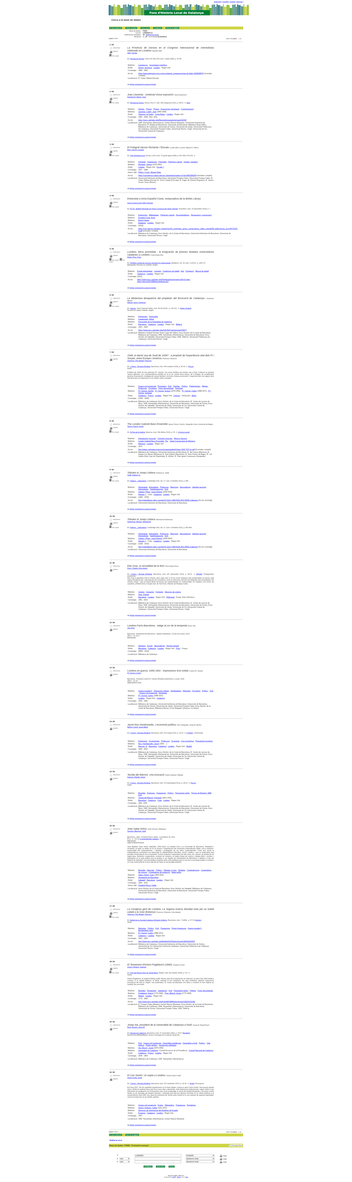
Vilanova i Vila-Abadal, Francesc (139, 361)
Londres (157, 68)
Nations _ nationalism (138, 481)
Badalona (142, 223)
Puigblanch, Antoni (145, 993)
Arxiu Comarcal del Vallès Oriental (140, 203)
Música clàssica (180, 438)
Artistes (141, 109)
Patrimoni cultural (175, 162)
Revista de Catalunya (138, 1033)
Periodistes (191, 1105)
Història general (173, 646)
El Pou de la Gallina (137, 432)
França (150, 396)
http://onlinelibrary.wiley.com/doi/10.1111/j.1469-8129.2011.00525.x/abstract (168, 547)
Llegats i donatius (191, 162)
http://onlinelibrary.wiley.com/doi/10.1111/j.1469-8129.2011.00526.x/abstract (168, 500)
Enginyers (151, 793)
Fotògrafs (142, 162)
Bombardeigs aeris (145, 930)
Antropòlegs (153, 487)
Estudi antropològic (144, 271)
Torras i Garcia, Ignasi (135, 426)
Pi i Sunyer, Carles (189, 391)
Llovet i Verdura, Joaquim (136, 967)
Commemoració (187, 109)
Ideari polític (176, 872)
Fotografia (163, 162)
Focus (191, 367)
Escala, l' (160, 167)
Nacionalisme (185, 487)
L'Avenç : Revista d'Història (140, 367)
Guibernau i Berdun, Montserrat (139, 522)
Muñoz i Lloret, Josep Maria (137, 727)
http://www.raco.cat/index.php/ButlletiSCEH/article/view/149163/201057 (166, 941)
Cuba (160, 800)
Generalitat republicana (172, 1043)
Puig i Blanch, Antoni (173, 993)
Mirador (199, 574)
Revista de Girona (137, 103)
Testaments (151, 991)
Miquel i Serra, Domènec (136, 303)
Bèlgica (179, 324)
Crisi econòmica (187, 741)
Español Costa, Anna (146, 218)
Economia (175, 741)
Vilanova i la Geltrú (145, 114)
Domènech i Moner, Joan (136, 97)
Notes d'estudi (185, 308)
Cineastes (150, 592)
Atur (182, 271)
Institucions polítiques (167, 1045)
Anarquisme (152, 162)
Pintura (156, 109)
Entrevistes (142, 215)
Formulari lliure (237, 1146)
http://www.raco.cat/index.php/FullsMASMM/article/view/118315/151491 (166, 1002)
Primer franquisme (179, 928)
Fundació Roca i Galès (147, 885)
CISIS (174, 1177)
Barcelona (142, 324)
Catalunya (141, 274)
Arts (188, 103)
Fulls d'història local (137, 156)
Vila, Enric (131, 628)
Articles (198, 920)
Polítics (185, 386)
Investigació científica (158, 65)
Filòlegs (193, 991)
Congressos (143, 65)
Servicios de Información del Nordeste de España (158, 1110)
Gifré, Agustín (132, 53)
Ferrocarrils (153, 317)
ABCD (179, 1177)
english (232, 2)
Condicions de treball (171, 271)
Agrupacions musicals (147, 438)
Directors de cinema (173, 592)
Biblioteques (154, 215)
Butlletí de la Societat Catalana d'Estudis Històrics (148, 920)
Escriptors (153, 388)
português (217, 2)
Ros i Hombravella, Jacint (148, 744)
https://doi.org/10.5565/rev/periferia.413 (152, 282)
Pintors (149, 109)
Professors (142, 388)
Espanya (141, 1113)
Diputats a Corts (170, 870)
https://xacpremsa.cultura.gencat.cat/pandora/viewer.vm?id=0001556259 (167, 175)
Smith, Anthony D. (134, 475)
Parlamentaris (194, 386)
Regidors (181, 870)
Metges (205, 386)
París (178, 648)
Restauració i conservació (201, 215)
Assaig (149, 646)
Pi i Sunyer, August (162, 391)
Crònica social (183, 432)
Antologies (163, 693)
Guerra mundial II (145, 691)
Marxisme (174, 487)
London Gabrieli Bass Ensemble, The (153, 441)
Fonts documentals (166, 388)
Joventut (157, 271)
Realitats (186, 1033)
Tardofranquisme (156, 489)
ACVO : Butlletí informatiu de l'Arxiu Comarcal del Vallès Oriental (154, 209)
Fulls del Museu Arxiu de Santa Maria (144, 973)
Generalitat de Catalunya (148, 1050)
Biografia (141, 793)
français (240, 2)
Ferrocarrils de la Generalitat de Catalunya (155, 322)
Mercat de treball (202, 271)
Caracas (177, 396)
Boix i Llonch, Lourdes (135, 150)
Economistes (154, 741)
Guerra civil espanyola (147, 386)
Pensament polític (182, 793)
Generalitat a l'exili (190, 1043)
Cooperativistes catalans (149, 839)
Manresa (141, 444)
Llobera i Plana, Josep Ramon (150, 492)
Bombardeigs (176, 691)
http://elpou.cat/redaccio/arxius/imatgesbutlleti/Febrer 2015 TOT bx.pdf (166, 449)
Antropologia (143, 489)
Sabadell (141, 880)
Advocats (150, 870)
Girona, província (145, 68)
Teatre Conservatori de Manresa (182, 441)
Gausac (133, 308)
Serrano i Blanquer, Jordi (136, 831)
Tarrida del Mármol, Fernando (150, 798)
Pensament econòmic (204, 741)
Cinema (141, 592)
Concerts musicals (165, 438)
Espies (160, 1105)
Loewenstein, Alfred (146, 319)
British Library (143, 220)
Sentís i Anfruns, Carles (147, 1108)
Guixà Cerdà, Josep (134, 1078)
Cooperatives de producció (159, 872)
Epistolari (179, 388)
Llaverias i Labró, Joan (147, 112)
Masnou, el (142, 746)
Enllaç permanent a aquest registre (143, 84)
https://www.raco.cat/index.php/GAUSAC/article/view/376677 (162, 330)
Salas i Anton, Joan (146, 875)
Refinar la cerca (152, 35)
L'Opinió (190, 733)
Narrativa (141, 646)
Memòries (187, 691)
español (226, 2)
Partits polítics (151, 1045)
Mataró (141, 996)
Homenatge (142, 487)
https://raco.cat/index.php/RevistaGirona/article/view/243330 (162, 120)
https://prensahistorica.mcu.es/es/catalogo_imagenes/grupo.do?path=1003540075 (171, 73)
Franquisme (165, 928)
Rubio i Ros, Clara (134, 257)
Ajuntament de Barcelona (148, 877)
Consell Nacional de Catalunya (201, 1050)
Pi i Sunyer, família (145, 391)
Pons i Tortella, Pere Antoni (137, 568)
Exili (169, 386)
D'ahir (192, 1084)
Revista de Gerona (137, 59)
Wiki (186, 1177)
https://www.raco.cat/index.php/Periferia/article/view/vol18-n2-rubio (163, 280)
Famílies (176, 386)
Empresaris (142, 317)
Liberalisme (162, 991)
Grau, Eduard (143, 595)
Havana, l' (142, 494)
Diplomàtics (169, 1105)
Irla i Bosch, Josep (145, 1048)
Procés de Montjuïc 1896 (201, 793)
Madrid (189, 746)
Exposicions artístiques (170, 109)
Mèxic (194, 396)
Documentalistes (182, 215)
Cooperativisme (193, 870)
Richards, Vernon (145, 164)
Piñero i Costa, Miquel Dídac (149, 172)
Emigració (190, 271)
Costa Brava (160, 114)
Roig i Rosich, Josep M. (136, 1027)
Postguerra (162, 386)
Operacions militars (161, 691)
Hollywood (170, 597)
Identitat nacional (199, 487)
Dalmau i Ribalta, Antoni (136, 777)
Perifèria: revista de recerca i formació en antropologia (150, 263)
